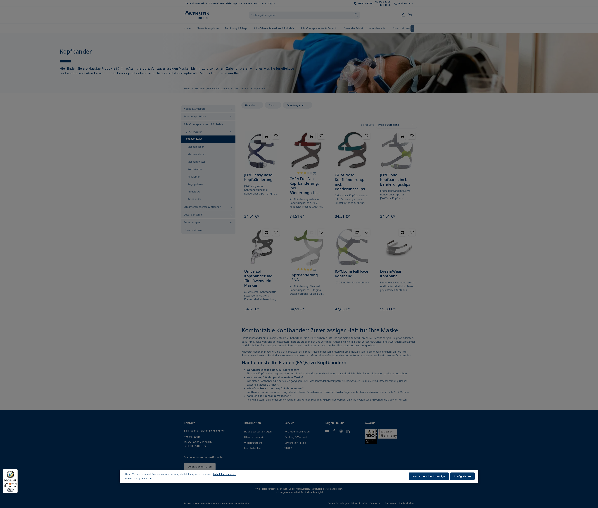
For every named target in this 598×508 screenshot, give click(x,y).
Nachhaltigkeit (253, 448)
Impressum (390, 503)
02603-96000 (192, 437)
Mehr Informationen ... (224, 473)
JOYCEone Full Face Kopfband (351, 273)
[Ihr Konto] (403, 15)
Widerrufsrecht (253, 442)
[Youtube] (327, 431)
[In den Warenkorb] (266, 136)
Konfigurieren (462, 476)
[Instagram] (341, 431)
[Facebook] (334, 431)
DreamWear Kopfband (391, 273)
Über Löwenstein (254, 437)
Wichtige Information (297, 431)
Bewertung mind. (295, 105)
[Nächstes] (412, 28)
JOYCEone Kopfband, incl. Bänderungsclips (395, 180)
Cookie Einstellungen (338, 503)
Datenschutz (375, 503)
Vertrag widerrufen (200, 466)
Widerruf (355, 503)
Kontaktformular (213, 457)
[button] (231, 108)
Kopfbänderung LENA (304, 277)
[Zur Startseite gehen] (196, 15)
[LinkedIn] (348, 431)
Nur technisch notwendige (429, 476)
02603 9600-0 (365, 3)
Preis (271, 105)
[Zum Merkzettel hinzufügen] (276, 135)
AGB (364, 503)
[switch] (10, 490)
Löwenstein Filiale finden (295, 445)
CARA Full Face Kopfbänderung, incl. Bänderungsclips (305, 185)
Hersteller (250, 105)
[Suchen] (356, 15)
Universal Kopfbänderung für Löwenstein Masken (258, 278)
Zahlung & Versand (296, 437)
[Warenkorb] (411, 15)
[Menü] (16, 471)
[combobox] (301, 15)
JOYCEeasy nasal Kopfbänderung (258, 177)
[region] (299, 63)
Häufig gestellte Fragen (258, 431)
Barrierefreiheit (406, 503)
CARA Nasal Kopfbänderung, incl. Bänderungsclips (350, 182)
